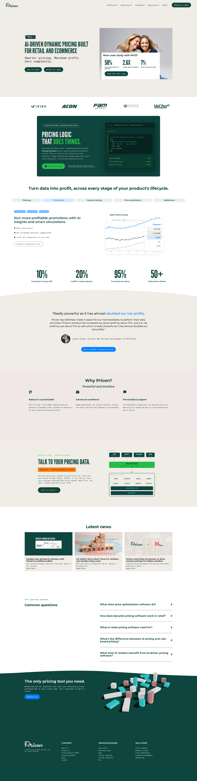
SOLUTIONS (141, 743)
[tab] (26, 200)
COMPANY (67, 743)
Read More (31, 568)
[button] (20, 211)
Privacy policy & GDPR (70, 753)
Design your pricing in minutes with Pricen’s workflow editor (45, 560)
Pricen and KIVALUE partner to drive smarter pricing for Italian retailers (145, 560)
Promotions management (144, 755)
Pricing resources (105, 755)
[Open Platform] (116, 5)
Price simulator (141, 748)
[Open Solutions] (131, 5)
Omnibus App (139, 757)
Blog (100, 753)
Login (64, 757)
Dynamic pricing (141, 750)
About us (65, 748)
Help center (103, 748)
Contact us (66, 750)
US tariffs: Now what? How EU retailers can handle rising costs (97, 560)
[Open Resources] (158, 5)
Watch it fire (55, 166)
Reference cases (104, 750)
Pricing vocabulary (105, 757)
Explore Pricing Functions (81, 166)
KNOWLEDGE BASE (107, 743)
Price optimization (142, 753)
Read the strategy (49, 490)
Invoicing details (69, 755)
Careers (64, 760)
